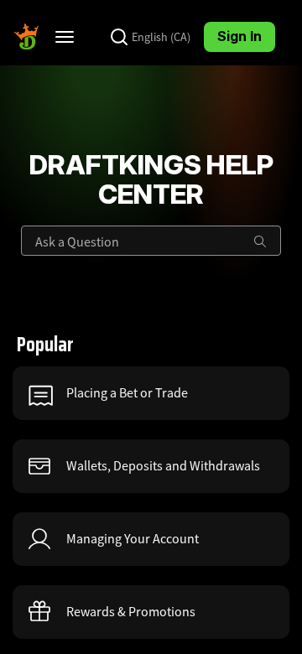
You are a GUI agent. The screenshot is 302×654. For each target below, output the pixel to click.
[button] (151, 393)
